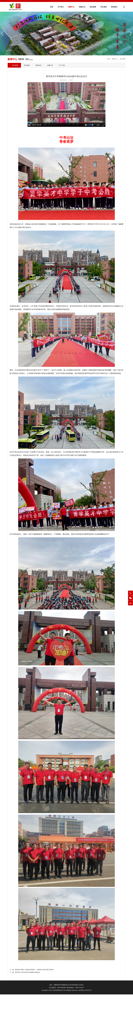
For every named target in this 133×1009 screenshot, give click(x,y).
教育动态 (38, 65)
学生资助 (103, 7)
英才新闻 (122, 59)
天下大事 (62, 65)
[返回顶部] (130, 603)
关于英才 (61, 7)
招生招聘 (93, 7)
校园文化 (82, 7)
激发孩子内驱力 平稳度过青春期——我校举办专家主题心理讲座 (34, 969)
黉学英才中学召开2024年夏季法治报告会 (27, 972)
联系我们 (114, 7)
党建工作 (50, 65)
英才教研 (27, 65)
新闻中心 (71, 7)
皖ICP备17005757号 (85, 990)
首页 (51, 7)
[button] (65, 53)
